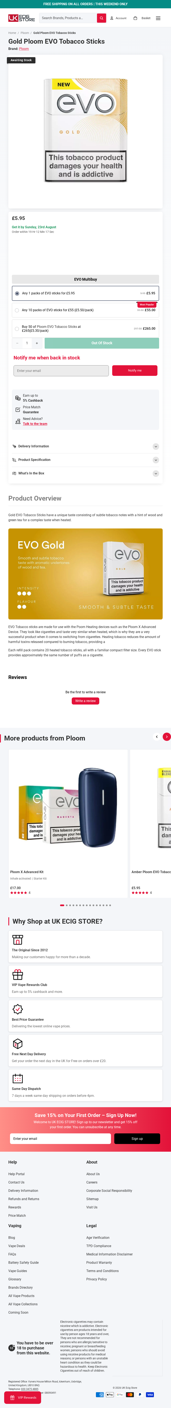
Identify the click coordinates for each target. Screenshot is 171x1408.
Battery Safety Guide (23, 1263)
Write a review (85, 701)
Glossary (14, 1279)
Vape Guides (17, 1271)
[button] (62, 905)
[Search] (101, 18)
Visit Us (91, 1207)
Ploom (25, 33)
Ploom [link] (24, 49)
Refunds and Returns (23, 1199)
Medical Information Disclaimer (109, 1254)
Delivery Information (23, 1191)
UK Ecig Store (129, 1387)
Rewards (14, 1207)
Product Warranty (99, 1263)
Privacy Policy (96, 1279)
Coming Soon (18, 1313)
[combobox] (63, 18)
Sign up (137, 1139)
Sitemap (92, 1199)
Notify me (135, 370)
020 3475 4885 (29, 1389)
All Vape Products (21, 1296)
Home (12, 33)
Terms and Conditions (102, 1271)
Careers (91, 1183)
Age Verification (97, 1238)
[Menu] (158, 18)
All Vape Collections (23, 1304)
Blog (11, 1238)
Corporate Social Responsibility (109, 1191)
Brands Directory (20, 1288)
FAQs (12, 1254)
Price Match (17, 1216)
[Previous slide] (157, 737)
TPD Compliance (98, 1246)
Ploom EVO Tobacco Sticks (57, 327)
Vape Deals (16, 1246)
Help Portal (16, 1174)
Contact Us (16, 1183)
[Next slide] (167, 737)
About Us (93, 1174)
